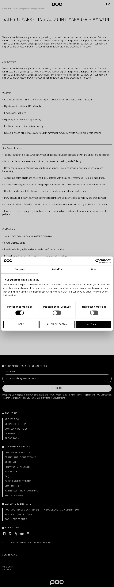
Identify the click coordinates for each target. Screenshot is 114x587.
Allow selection (57, 324)
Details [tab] (57, 269)
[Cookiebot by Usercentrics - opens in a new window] (98, 261)
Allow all (93, 324)
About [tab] (94, 269)
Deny (21, 324)
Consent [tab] (20, 269)
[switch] (57, 312)
